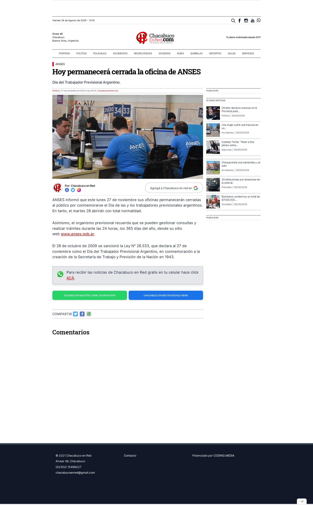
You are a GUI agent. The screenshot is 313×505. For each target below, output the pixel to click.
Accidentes (120, 53)
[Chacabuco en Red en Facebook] (239, 20)
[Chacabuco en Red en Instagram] (246, 20)
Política (81, 53)
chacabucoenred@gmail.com (75, 472)
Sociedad (164, 53)
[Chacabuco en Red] (156, 37)
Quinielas (196, 53)
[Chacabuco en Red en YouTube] (252, 20)
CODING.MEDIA (224, 455)
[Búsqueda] (233, 21)
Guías (180, 53)
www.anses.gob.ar (77, 234)
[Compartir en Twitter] (75, 314)
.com (108, 91)
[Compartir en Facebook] (82, 314)
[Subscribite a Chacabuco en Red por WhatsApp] (259, 20)
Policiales (99, 53)
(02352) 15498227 (68, 467)
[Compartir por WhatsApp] (89, 314)
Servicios (248, 53)
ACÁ (70, 278)
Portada (64, 53)
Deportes (215, 53)
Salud (231, 53)
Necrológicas (143, 53)
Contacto (130, 455)
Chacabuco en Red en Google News (166, 295)
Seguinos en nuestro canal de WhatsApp (90, 295)
